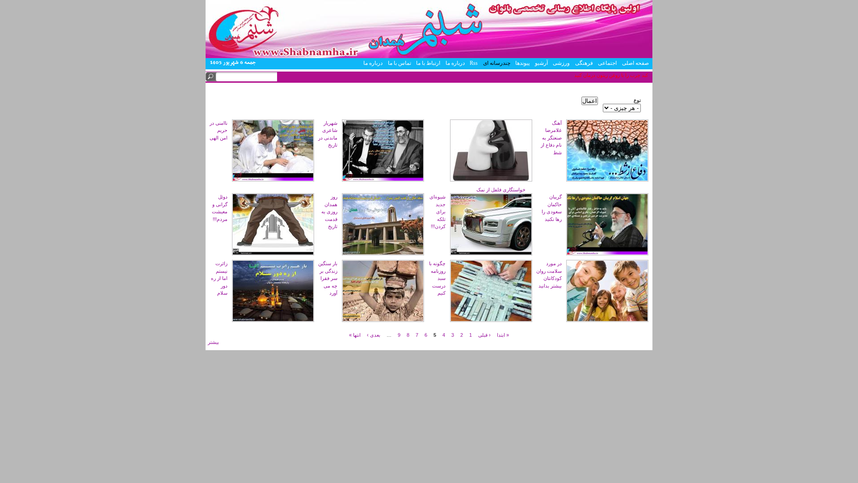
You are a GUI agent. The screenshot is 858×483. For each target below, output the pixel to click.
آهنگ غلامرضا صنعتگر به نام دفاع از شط (551, 137)
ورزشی (561, 63)
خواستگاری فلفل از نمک (501, 189)
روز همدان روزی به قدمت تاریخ (329, 211)
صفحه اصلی (635, 63)
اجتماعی (607, 63)
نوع (637, 100)
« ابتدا (503, 334)
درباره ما (455, 63)
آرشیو (541, 63)
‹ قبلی (484, 334)
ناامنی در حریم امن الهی (218, 130)
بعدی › (373, 334)
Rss (474, 63)
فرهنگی (584, 63)
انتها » (355, 334)
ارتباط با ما (428, 63)
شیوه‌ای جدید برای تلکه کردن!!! (437, 211)
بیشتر (213, 342)
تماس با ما (399, 63)
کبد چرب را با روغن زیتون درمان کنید (611, 75)
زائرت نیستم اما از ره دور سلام (219, 278)
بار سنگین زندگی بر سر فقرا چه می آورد (327, 278)
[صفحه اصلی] (429, 56)
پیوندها (522, 63)
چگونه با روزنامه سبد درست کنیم (437, 278)
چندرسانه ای (496, 63)
